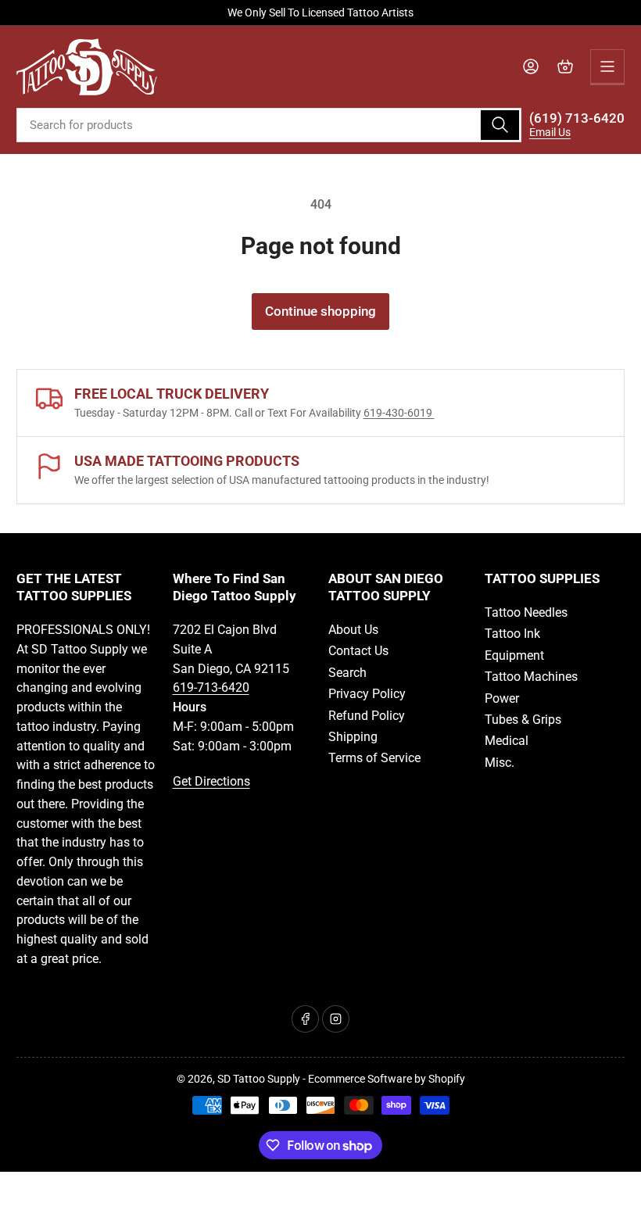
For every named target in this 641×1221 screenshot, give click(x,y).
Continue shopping (320, 311)
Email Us (550, 132)
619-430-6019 (399, 412)
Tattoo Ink (512, 633)
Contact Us (358, 650)
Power (502, 698)
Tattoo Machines (531, 676)
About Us (353, 629)
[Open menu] (607, 66)
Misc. (499, 762)
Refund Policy (366, 715)
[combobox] (268, 125)
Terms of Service (374, 757)
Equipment (514, 655)
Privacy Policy (367, 693)
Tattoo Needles (526, 612)
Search (347, 672)
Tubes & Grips (523, 719)
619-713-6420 (211, 687)
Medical (506, 740)
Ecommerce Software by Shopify (386, 1078)
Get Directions (211, 781)
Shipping (353, 736)
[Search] (499, 125)
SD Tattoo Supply (258, 1078)
